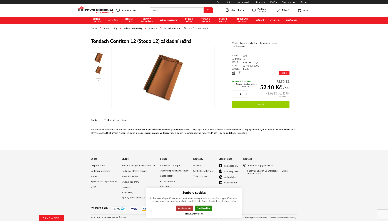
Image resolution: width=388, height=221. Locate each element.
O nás (94, 159)
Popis (94, 120)
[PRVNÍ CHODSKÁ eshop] (95, 10)
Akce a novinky (167, 181)
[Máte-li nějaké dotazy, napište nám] (239, 73)
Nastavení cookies (194, 213)
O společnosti (98, 165)
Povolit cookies (203, 208)
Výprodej (164, 186)
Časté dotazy (166, 175)
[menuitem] (96, 20)
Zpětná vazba (200, 176)
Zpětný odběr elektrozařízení (136, 197)
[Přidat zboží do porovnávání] (233, 73)
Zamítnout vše (184, 208)
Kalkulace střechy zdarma (134, 170)
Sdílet (284, 73)
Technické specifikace (116, 120)
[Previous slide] (98, 47)
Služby (125, 159)
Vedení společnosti (100, 170)
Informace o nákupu (170, 165)
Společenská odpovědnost (104, 181)
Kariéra (95, 176)
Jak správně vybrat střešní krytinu (139, 165)
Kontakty (198, 159)
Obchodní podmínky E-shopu (174, 170)
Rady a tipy (127, 192)
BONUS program (130, 181)
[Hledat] (208, 10)
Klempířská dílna (130, 176)
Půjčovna (126, 187)
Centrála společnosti (203, 170)
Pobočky (197, 165)
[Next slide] (98, 80)
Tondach (247, 69)
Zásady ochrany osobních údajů (283, 218)
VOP (93, 187)
